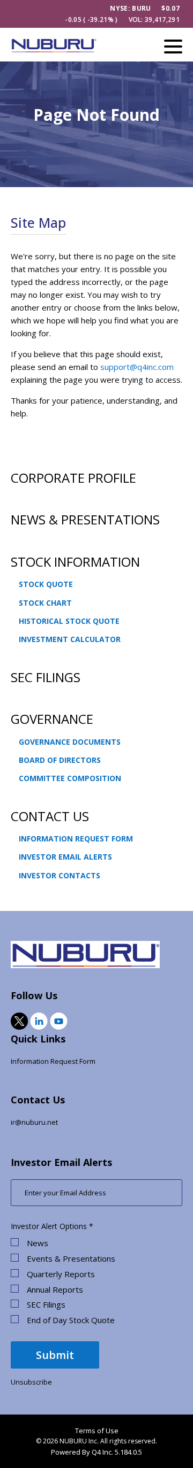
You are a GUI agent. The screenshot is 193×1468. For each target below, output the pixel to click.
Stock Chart (45, 603)
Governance (52, 719)
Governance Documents (70, 742)
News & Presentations (85, 519)
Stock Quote (46, 584)
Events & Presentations (71, 1259)
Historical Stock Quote (69, 621)
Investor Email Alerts (65, 857)
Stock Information (75, 561)
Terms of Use (96, 1430)
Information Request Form (76, 838)
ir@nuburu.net (34, 1122)
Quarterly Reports (61, 1274)
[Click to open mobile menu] (173, 48)
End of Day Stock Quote (71, 1320)
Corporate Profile (73, 477)
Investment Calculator (70, 639)
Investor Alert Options (49, 1226)
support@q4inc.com (137, 366)
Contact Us (50, 816)
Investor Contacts (59, 875)
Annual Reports (55, 1290)
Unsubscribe (31, 1382)
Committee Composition (70, 778)
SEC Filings (45, 677)
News (37, 1243)
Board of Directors (60, 760)
